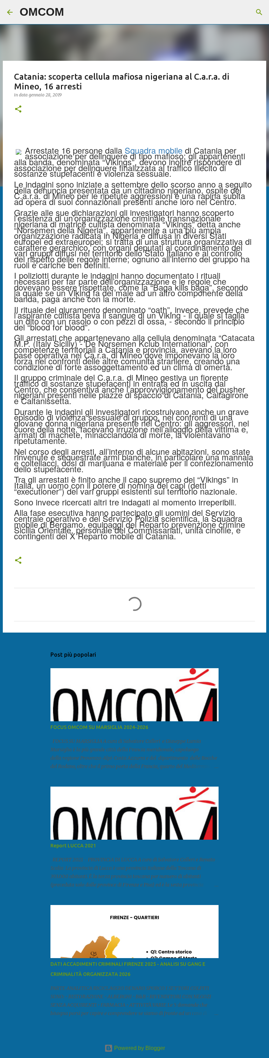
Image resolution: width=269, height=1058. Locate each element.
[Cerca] (74, 12)
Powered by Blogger (139, 1048)
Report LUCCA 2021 (73, 845)
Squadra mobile (153, 150)
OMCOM (42, 12)
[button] (18, 109)
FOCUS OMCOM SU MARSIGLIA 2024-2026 (99, 727)
